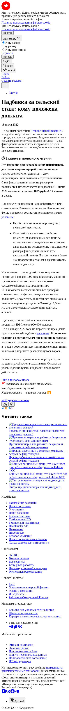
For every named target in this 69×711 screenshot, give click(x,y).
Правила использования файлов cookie (25, 29)
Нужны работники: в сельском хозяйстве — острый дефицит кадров (36, 459)
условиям (7, 217)
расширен (43, 333)
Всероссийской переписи (46, 130)
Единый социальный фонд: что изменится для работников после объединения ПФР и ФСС (38, 475)
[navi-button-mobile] (5, 85)
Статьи (13, 92)
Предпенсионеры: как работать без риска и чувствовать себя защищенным (36, 445)
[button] (5, 74)
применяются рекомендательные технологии (32, 669)
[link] (7, 65)
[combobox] (17, 700)
